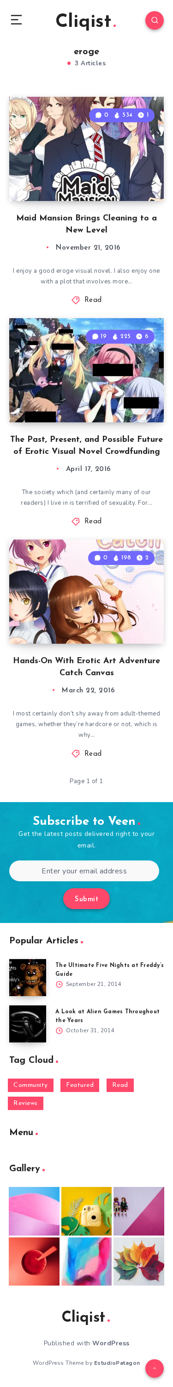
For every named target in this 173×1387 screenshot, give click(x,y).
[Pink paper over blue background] (34, 1211)
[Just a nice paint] (86, 1261)
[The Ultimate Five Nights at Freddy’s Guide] (27, 977)
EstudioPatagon (117, 1363)
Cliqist (83, 22)
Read (93, 300)
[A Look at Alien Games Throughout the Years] (27, 1023)
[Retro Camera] (86, 1211)
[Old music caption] (138, 1211)
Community (30, 1085)
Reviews (25, 1103)
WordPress (111, 1343)
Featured (80, 1085)
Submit (86, 899)
